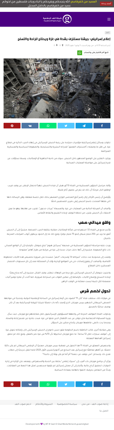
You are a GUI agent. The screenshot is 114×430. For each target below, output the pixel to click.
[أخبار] (7, 34)
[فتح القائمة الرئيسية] (108, 19)
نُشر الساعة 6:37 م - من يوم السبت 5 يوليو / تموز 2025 (87, 46)
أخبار (107, 33)
